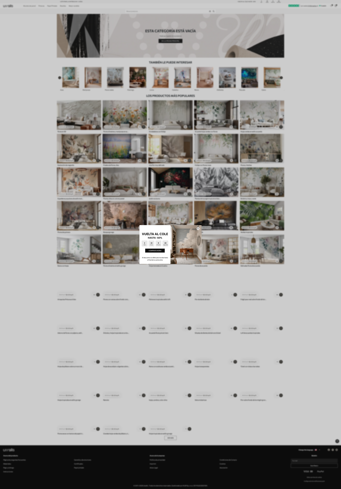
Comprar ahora (155, 250)
